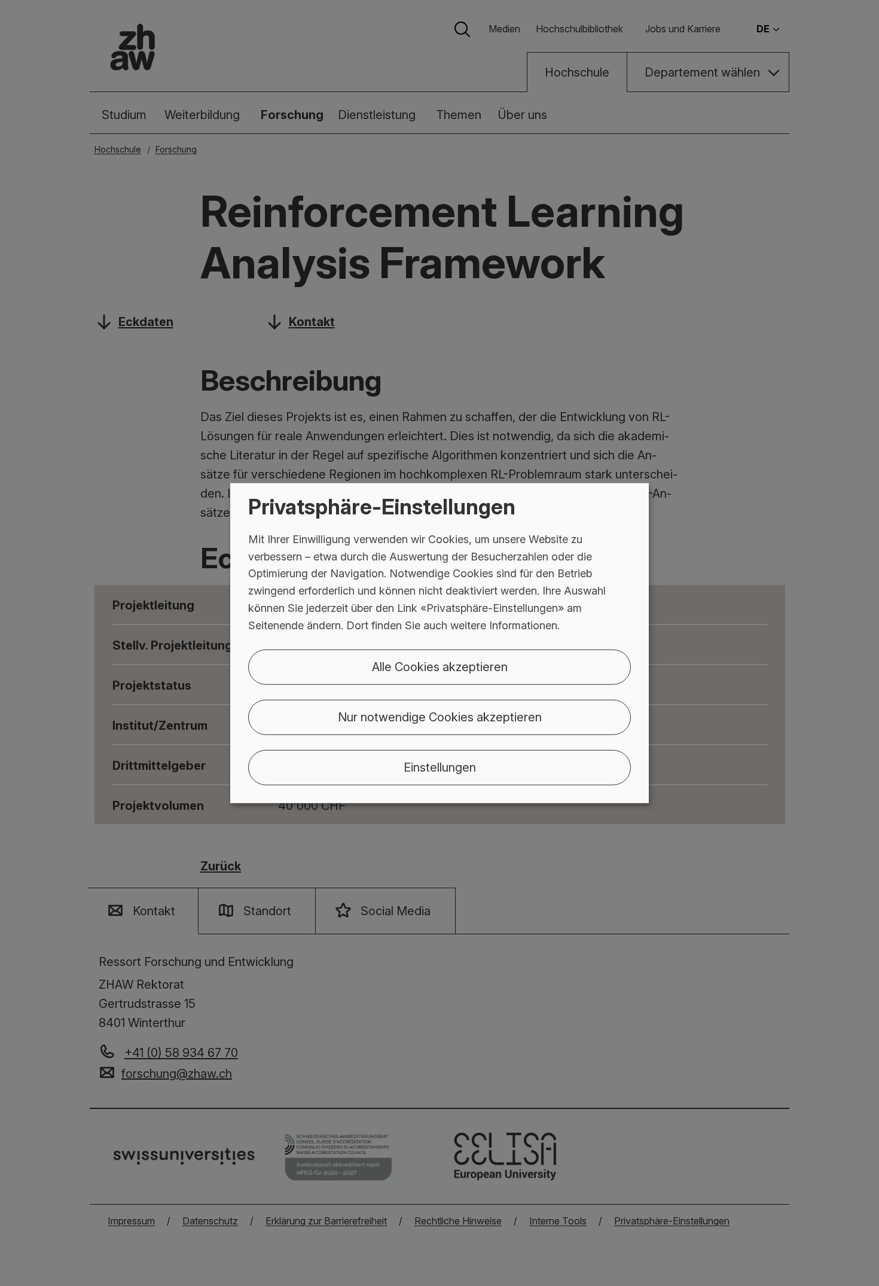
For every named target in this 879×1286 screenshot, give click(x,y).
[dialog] (439, 643)
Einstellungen (440, 767)
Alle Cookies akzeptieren (440, 666)
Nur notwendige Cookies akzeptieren (440, 716)
